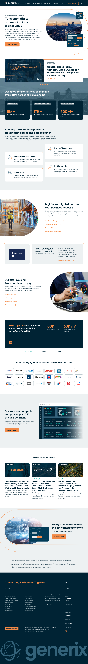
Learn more (50, 78)
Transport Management (11, 598)
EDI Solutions (28, 596)
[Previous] (7, 70)
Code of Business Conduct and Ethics (40, 629)
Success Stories (37, 3)
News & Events (68, 598)
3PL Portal (7, 608)
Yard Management (9, 602)
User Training (68, 623)
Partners (67, 600)
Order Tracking (9, 610)
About (66, 592)
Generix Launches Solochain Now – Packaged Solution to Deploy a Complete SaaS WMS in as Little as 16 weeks (17, 484)
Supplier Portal (28, 604)
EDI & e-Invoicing (29, 592)
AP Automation (29, 600)
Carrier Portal (8, 606)
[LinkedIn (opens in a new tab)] (66, 631)
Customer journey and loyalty (52, 598)
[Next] (81, 70)
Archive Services (29, 610)
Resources (68, 615)
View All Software (52, 605)
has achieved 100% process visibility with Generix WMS (24, 328)
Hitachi (44, 351)
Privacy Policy (28, 627)
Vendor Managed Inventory (11, 600)
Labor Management (10, 596)
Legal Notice (28, 629)
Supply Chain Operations (11, 592)
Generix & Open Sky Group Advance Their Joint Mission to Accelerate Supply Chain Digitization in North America (43, 485)
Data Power (8, 604)
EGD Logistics (28, 351)
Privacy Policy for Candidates (49, 627)
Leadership (68, 594)
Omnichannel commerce (51, 592)
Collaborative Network (30, 606)
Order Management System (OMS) (53, 594)
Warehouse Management (11, 594)
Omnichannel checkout (50, 596)
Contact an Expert (72, 3)
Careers (67, 596)
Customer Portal (29, 602)
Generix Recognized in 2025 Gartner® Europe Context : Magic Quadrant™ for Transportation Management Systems (70, 485)
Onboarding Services (30, 608)
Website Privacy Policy (37, 627)
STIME (59, 351)
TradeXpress (28, 598)
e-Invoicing (28, 594)
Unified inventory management (52, 600)
